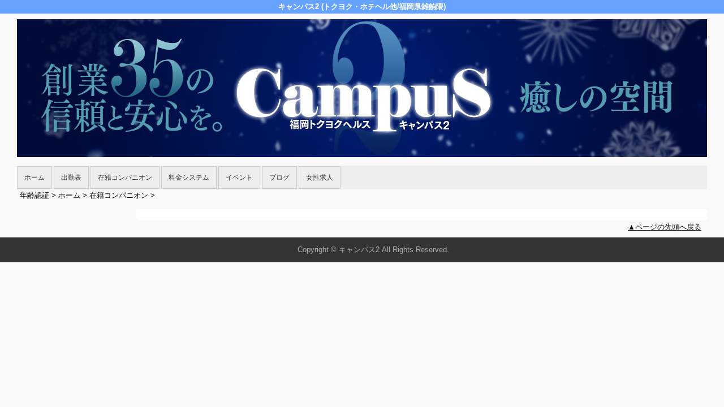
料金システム (189, 177)
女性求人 (319, 177)
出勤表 (71, 177)
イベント (239, 177)
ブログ (279, 177)
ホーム (34, 177)
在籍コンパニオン (125, 177)
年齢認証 (34, 195)
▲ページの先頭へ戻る (664, 227)
